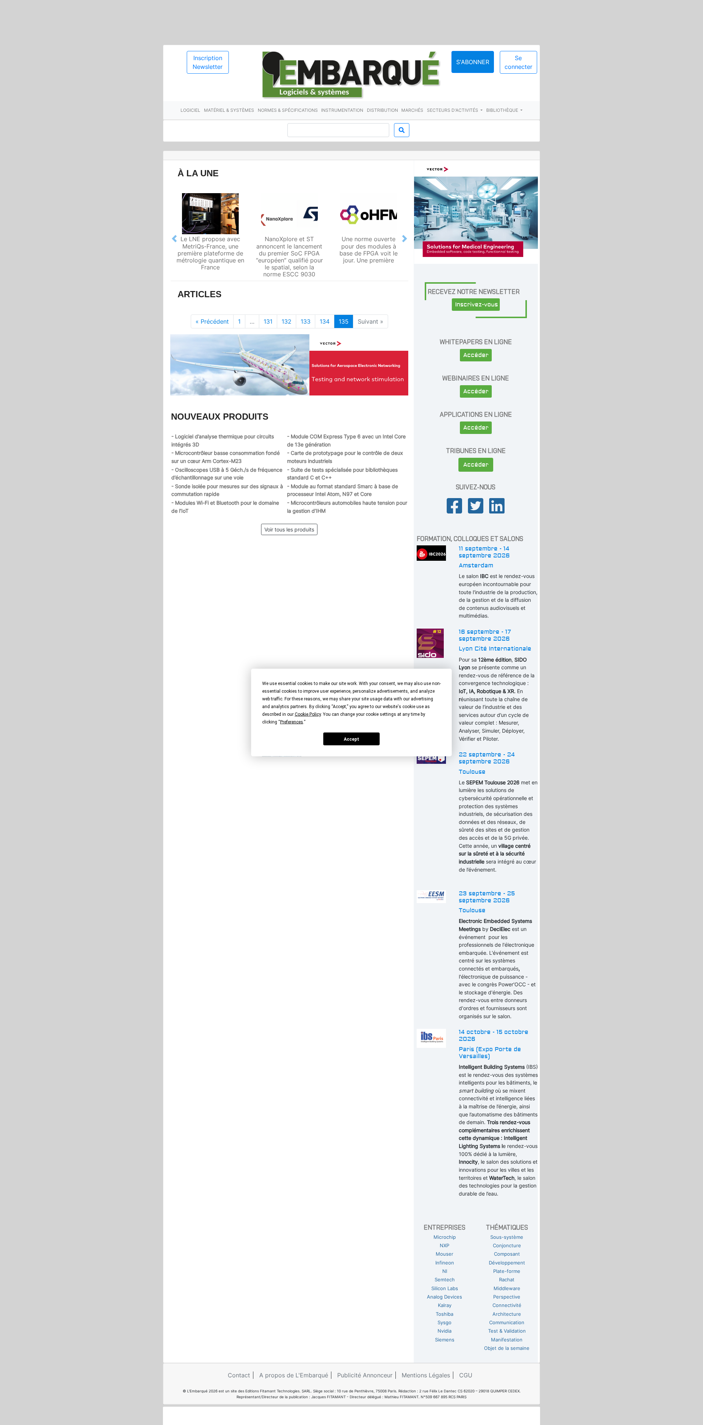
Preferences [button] (291, 722)
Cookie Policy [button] (308, 714)
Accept (351, 738)
